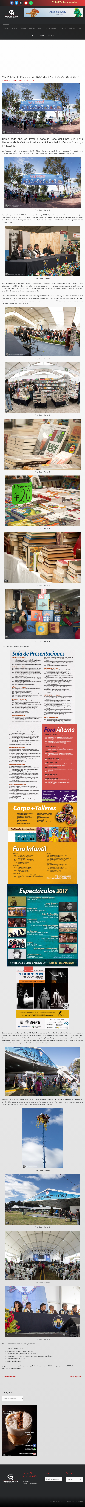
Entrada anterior (8, 1377)
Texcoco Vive (17, 80)
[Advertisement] (42, 61)
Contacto (26, 1481)
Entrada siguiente (76, 1377)
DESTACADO (7, 80)
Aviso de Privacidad (30, 1484)
